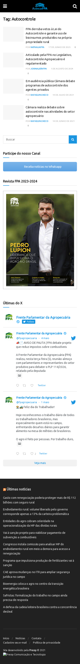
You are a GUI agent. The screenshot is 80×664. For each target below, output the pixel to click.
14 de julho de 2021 (63, 95)
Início (6, 638)
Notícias (20, 638)
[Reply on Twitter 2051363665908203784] (18, 385)
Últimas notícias (19, 489)
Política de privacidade (46, 642)
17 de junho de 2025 (59, 47)
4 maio (45, 338)
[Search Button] (73, 139)
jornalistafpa (39, 69)
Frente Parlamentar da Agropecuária (39, 333)
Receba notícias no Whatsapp (43, 166)
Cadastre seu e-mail (15, 642)
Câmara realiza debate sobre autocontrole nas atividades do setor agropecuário (50, 111)
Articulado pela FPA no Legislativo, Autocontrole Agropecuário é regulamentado (49, 59)
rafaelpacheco (39, 95)
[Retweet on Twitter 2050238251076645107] (25, 454)
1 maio (45, 402)
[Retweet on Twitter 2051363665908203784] (25, 385)
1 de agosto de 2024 (61, 69)
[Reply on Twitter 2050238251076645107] (18, 454)
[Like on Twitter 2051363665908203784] (33, 385)
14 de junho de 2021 (63, 121)
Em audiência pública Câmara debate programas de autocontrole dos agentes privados (50, 85)
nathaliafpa (37, 47)
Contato (36, 638)
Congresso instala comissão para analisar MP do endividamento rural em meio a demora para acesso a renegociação (36, 549)
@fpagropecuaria (26, 338)
